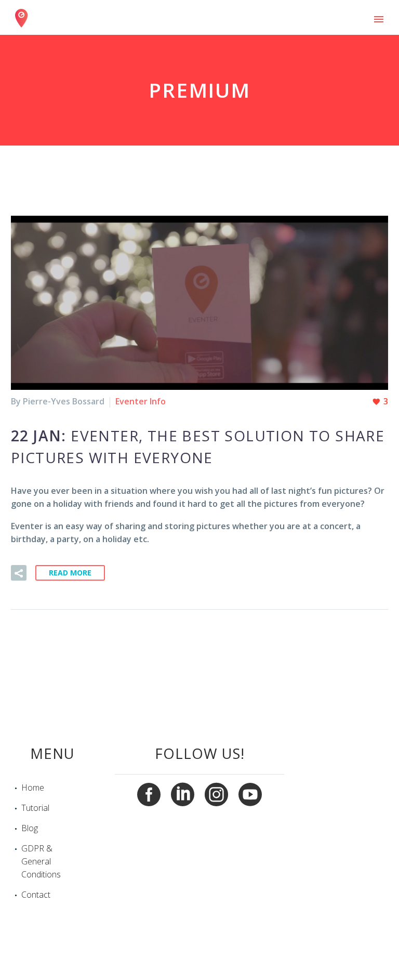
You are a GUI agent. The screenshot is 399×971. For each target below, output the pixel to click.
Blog (29, 828)
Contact (35, 894)
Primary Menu (378, 19)
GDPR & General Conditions (41, 861)
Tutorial (35, 807)
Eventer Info (140, 401)
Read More (70, 573)
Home (32, 787)
